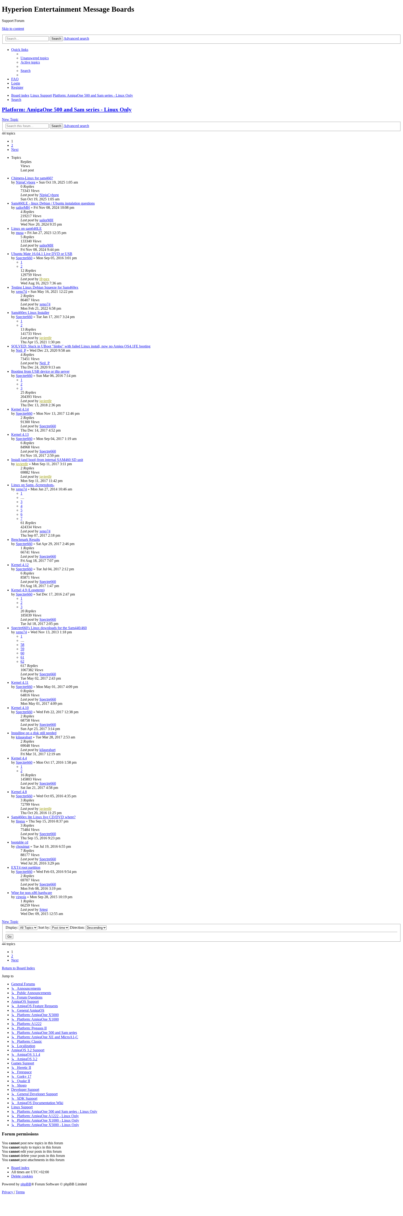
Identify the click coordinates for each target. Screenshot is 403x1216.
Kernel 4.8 (19, 792)
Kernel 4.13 (20, 434)
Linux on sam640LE (26, 228)
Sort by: (44, 927)
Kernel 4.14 (20, 409)
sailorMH (23, 207)
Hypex (44, 279)
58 (22, 645)
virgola (21, 897)
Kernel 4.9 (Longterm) (28, 590)
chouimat (22, 846)
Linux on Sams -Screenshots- (32, 485)
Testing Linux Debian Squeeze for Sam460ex (44, 287)
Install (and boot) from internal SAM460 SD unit (47, 460)
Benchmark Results (25, 540)
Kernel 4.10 (20, 708)
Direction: (78, 927)
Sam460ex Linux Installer (30, 313)
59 (22, 649)
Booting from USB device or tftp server (40, 371)
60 (22, 653)
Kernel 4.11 (19, 682)
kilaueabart (24, 737)
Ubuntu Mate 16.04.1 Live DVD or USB (41, 254)
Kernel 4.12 (20, 565)
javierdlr (45, 338)
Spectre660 (24, 258)
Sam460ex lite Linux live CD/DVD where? (43, 817)
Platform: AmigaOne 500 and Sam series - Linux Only (67, 109)
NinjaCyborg (25, 182)
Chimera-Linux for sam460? (32, 178)
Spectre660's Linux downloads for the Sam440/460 (49, 628)
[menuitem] (35, 58)
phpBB (26, 1184)
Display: (12, 927)
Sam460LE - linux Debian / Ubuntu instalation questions (53, 203)
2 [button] (12, 145)
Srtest (43, 909)
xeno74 (21, 292)
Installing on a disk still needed (33, 733)
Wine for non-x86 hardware (31, 893)
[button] (14, 150)
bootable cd (19, 842)
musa (20, 233)
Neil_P (21, 350)
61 (22, 657)
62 (22, 661)
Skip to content (13, 29)
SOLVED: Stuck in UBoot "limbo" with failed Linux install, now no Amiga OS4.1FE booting (80, 346)
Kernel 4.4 (19, 758)
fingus (20, 821)
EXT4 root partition (25, 867)
